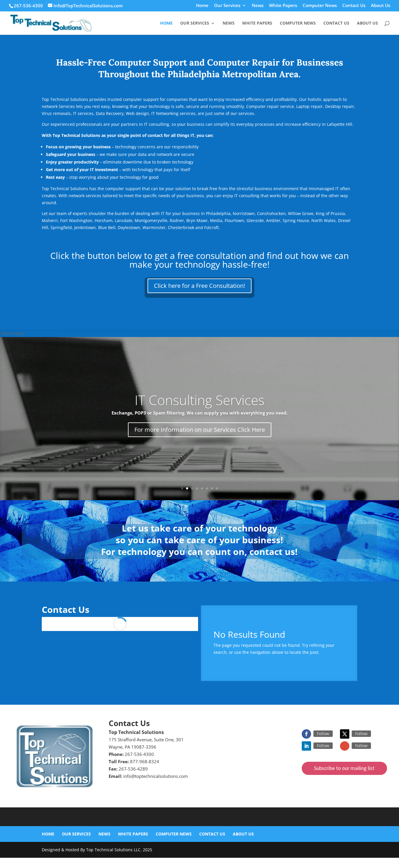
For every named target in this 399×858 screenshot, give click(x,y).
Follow (323, 733)
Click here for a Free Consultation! (199, 286)
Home (202, 5)
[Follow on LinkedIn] (306, 746)
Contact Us (353, 5)
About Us (380, 5)
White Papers (283, 5)
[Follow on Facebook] (306, 734)
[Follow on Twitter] (344, 734)
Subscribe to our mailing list (344, 768)
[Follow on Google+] (344, 746)
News (257, 5)
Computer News (320, 5)
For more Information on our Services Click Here (199, 430)
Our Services (227, 5)
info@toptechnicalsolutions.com (155, 776)
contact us (272, 552)
